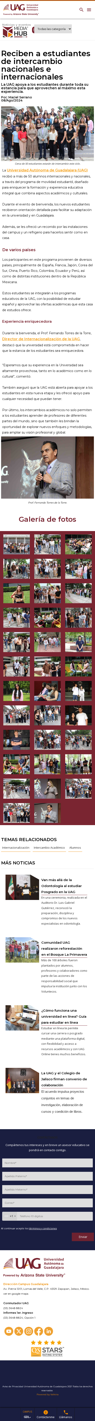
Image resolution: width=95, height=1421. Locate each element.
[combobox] (9, 1216)
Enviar (83, 1237)
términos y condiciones (43, 1228)
